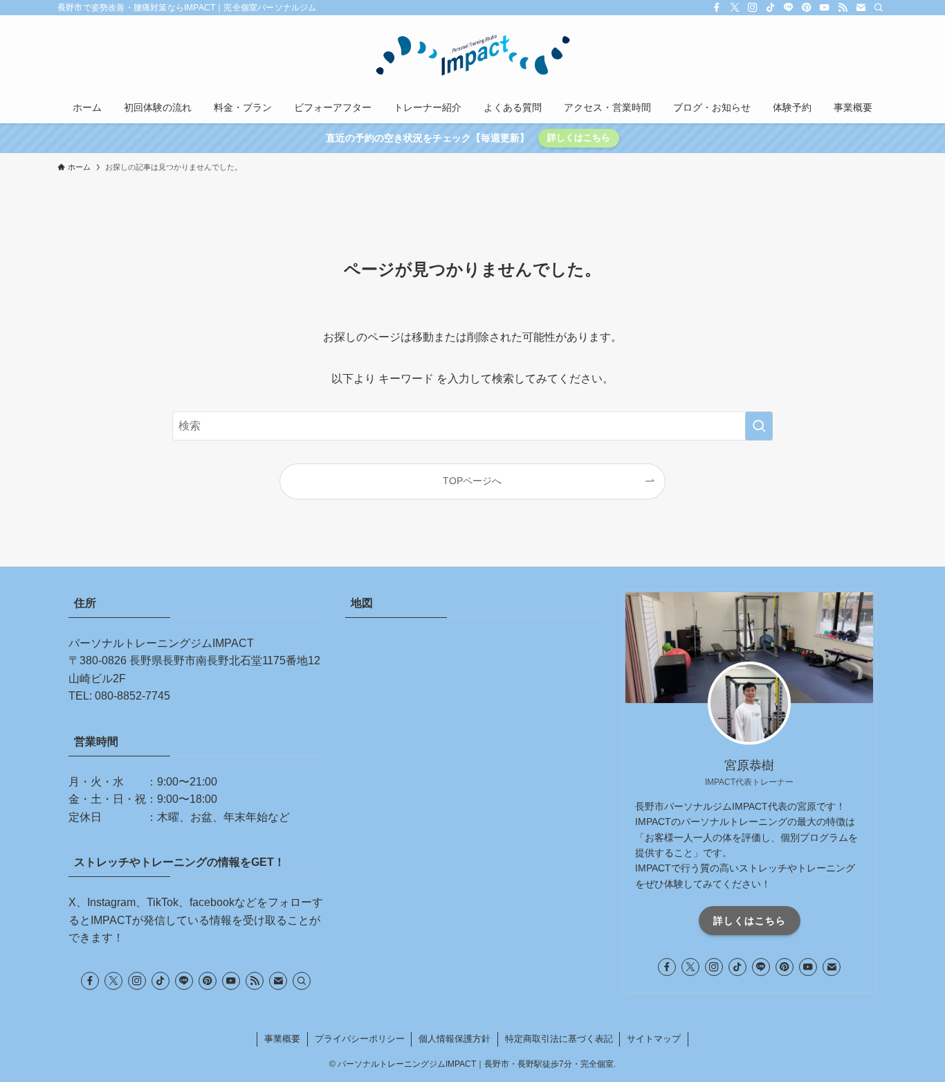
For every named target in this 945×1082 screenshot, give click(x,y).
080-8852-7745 (132, 696)
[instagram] (753, 7)
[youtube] (825, 7)
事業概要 (282, 1039)
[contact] (861, 7)
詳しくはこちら (578, 137)
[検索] (879, 7)
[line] (789, 7)
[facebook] (717, 7)
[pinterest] (807, 7)
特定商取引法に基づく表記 (559, 1039)
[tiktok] (771, 7)
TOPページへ (472, 480)
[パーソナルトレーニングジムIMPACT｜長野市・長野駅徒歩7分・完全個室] (472, 56)
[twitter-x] (735, 7)
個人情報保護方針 (454, 1039)
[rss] (843, 7)
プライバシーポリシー (360, 1039)
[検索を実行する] (759, 426)
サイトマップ (654, 1039)
